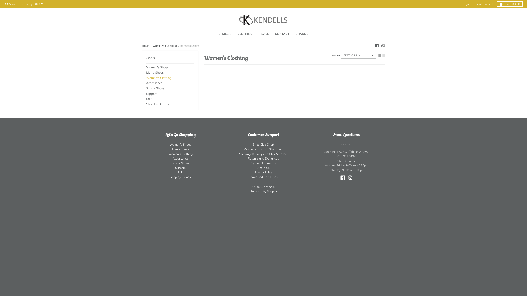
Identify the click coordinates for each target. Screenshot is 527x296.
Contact (346, 144)
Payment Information (263, 163)
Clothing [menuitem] (245, 34)
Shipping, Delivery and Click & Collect (263, 154)
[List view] (383, 55)
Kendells (269, 187)
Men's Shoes (155, 72)
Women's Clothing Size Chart (263, 149)
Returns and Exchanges (263, 158)
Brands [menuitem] (302, 34)
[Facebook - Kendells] (377, 46)
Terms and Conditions (263, 177)
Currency (27, 4)
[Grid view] (379, 55)
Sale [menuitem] (265, 34)
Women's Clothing (165, 46)
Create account (484, 4)
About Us (263, 168)
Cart (512, 4)
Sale (149, 99)
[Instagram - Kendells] (383, 46)
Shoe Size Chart (263, 144)
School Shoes (155, 88)
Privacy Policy (263, 172)
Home (145, 46)
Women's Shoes (157, 67)
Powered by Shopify (263, 191)
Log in (466, 4)
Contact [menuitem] (282, 34)
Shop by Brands (157, 104)
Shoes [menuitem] (224, 34)
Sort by (336, 55)
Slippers (151, 94)
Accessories (154, 83)
